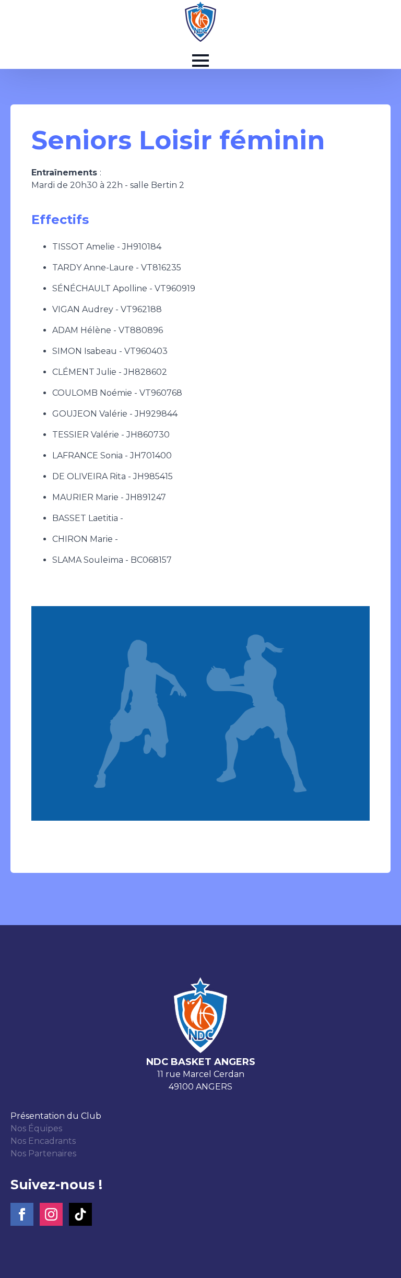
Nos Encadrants (43, 1141)
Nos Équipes (36, 1128)
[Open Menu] (200, 60)
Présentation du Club (55, 1116)
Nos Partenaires (43, 1153)
